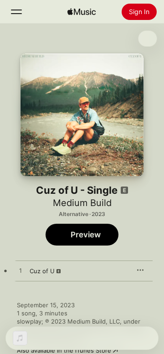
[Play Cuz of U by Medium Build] (20, 271)
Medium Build (82, 202)
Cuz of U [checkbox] (42, 271)
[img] (81, 12)
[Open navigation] (16, 12)
